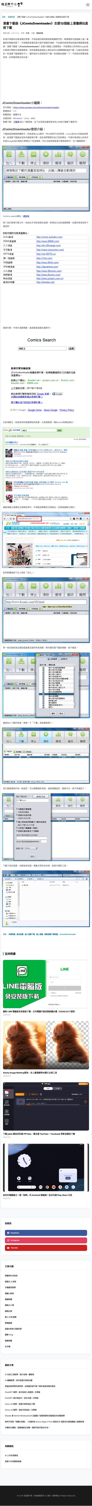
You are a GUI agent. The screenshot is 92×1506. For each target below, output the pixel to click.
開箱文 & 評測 (10, 1281)
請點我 (26, 216)
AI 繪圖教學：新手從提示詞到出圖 (18, 1380)
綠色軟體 (20, 934)
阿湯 (27, 33)
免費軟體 (12, 934)
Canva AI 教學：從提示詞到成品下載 (20, 1404)
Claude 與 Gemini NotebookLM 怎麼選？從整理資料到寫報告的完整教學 (35, 1416)
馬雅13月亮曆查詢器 (13, 1461)
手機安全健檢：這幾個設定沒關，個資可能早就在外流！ (27, 1427)
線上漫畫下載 (30, 934)
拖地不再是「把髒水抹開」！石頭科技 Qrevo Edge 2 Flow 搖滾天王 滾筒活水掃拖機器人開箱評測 (44, 1422)
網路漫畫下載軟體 (51, 934)
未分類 (7, 1346)
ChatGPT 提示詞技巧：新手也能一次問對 (21, 1398)
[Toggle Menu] (88, 4)
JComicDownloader (67, 934)
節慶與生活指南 (11, 1275)
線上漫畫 (39, 934)
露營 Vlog (9, 1335)
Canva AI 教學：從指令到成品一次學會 (21, 1410)
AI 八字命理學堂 (11, 1455)
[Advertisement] (46, 79)
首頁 (3, 17)
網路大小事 (9, 1305)
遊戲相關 (8, 1341)
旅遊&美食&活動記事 (13, 1329)
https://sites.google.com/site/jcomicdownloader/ (36, 107)
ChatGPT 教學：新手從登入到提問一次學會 (22, 1392)
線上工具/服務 (10, 1317)
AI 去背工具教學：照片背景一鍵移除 (19, 1374)
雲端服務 (8, 1323)
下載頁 (16, 122)
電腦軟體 (11, 17)
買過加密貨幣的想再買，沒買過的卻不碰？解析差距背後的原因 (30, 1386)
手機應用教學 (10, 1287)
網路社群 (8, 1311)
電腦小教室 (9, 1293)
